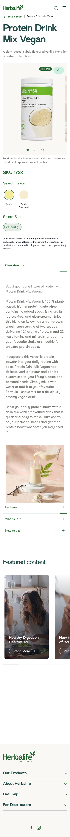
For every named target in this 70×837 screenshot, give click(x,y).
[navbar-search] (56, 8)
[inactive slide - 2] (35, 150)
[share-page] (58, 70)
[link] (65, 7)
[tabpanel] (26, 616)
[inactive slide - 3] (42, 150)
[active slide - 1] (28, 150)
